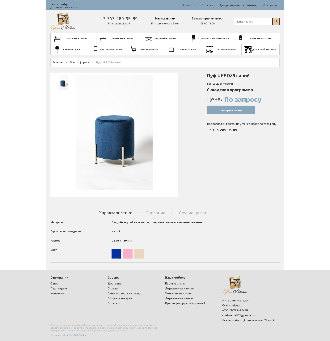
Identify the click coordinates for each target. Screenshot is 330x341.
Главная (58, 62)
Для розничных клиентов (238, 5)
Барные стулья (175, 283)
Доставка (114, 283)
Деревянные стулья (179, 288)
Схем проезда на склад (124, 293)
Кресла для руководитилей (185, 303)
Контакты (270, 5)
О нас (54, 283)
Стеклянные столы (178, 293)
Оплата (113, 288)
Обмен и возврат (120, 298)
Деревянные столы (179, 298)
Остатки (208, 5)
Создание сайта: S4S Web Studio (68, 335)
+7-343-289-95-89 (119, 18)
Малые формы (79, 62)
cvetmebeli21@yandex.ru (239, 315)
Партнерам (58, 288)
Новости (189, 5)
